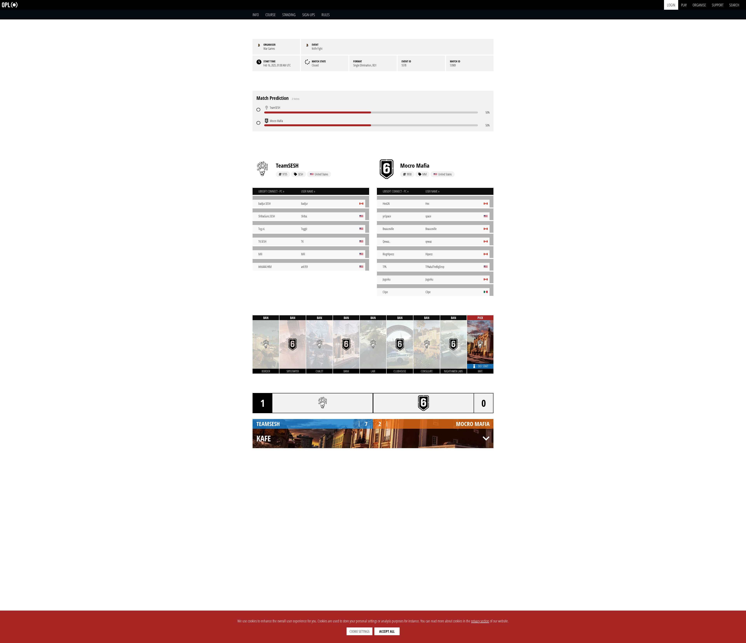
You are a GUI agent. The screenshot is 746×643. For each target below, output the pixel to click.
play (684, 4)
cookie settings (359, 631)
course (270, 14)
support (717, 4)
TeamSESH (287, 165)
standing (289, 14)
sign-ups (308, 14)
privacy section (480, 621)
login (671, 4)
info (256, 14)
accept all (387, 631)
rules (326, 14)
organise (699, 4)
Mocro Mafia (414, 165)
